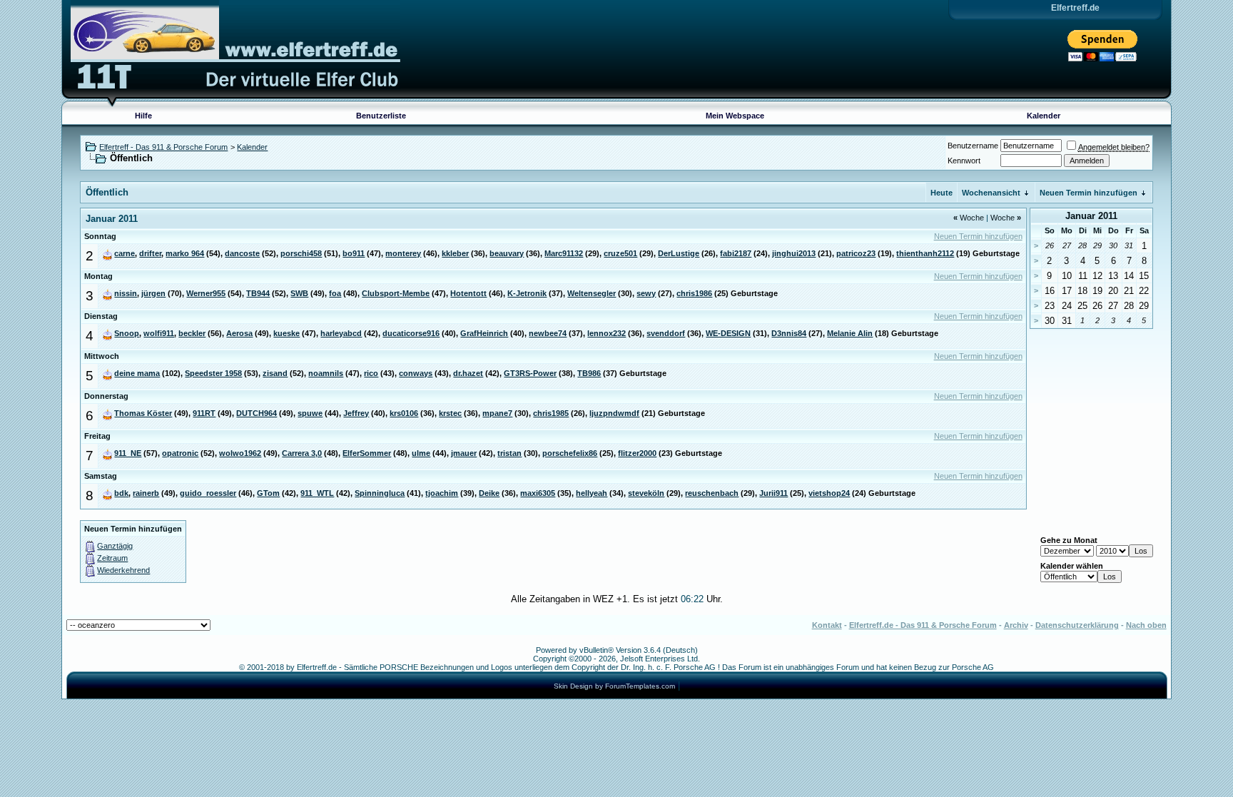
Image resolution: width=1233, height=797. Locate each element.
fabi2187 (735, 253)
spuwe (310, 413)
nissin (125, 293)
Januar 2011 (1091, 215)
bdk (121, 493)
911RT (204, 413)
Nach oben (1146, 625)
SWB (299, 293)
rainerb (146, 493)
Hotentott (468, 293)
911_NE (127, 453)
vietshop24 (829, 493)
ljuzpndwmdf (614, 413)
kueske (286, 333)
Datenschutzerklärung (1077, 625)
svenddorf (665, 333)
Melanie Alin (850, 333)
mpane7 (497, 413)
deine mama (137, 373)
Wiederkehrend (123, 570)
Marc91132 (563, 253)
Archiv (1016, 625)
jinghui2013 (794, 253)
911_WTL (317, 493)
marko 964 (185, 253)
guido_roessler (208, 493)
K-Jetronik (527, 293)
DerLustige (678, 253)
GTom (268, 493)
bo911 (353, 253)
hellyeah (591, 493)
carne (124, 253)
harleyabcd (341, 333)
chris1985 (551, 413)
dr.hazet (468, 373)
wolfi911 (158, 333)
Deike (489, 493)
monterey (403, 253)
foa (335, 293)
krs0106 (404, 413)
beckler (192, 333)
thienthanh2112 (925, 253)
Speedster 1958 (213, 373)
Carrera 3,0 (302, 453)
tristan (509, 453)
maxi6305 (537, 493)
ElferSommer (366, 453)
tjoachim (441, 493)
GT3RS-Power (530, 373)
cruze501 (620, 253)
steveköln (646, 493)
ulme (421, 453)
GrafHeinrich (484, 333)
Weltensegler (591, 293)
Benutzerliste (381, 115)
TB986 (589, 373)
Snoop (126, 333)
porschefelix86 (569, 453)
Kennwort (964, 160)
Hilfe (143, 115)
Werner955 (205, 293)
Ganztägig (115, 546)
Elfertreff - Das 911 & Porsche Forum (163, 147)
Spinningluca (380, 493)
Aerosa (239, 333)
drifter (150, 253)
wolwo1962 (240, 453)
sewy (646, 293)
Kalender (1043, 115)
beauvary (506, 253)
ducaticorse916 (411, 333)
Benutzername (973, 145)
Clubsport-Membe (396, 293)
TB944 (258, 293)
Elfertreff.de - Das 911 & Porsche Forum (923, 625)
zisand (275, 373)
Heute (941, 192)
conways (415, 373)
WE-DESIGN (728, 333)
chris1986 (694, 293)
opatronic (180, 453)
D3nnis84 (788, 333)
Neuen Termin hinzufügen (1088, 192)
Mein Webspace (735, 115)
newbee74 (548, 333)
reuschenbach (712, 493)
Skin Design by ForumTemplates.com (614, 686)
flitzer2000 (637, 453)
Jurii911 (773, 493)
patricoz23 (856, 253)
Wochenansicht (991, 192)
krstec (450, 413)
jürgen (153, 293)
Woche (968, 217)
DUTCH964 (256, 413)
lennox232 (606, 333)
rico (371, 373)
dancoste (242, 253)
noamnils (325, 373)
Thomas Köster (143, 413)
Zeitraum (112, 558)
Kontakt (827, 625)
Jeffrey (356, 413)
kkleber (455, 253)
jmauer (464, 453)
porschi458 (301, 253)
